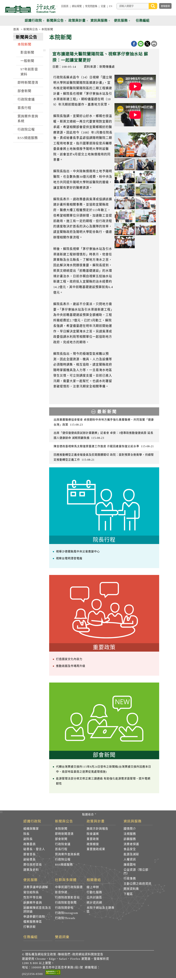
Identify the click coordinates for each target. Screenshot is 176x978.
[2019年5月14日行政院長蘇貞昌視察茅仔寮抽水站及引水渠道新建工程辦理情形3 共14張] (124, 216)
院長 (26, 834)
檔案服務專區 (32, 921)
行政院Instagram (66, 913)
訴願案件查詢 (32, 902)
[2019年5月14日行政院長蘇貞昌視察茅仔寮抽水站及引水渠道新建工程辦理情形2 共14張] (146, 203)
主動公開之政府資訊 (137, 883)
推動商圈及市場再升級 (70, 665)
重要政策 (93, 839)
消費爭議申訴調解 (35, 887)
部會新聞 (24, 91)
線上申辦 (93, 887)
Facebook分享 (134, 44)
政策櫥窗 (93, 844)
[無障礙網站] (52, 973)
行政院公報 (26, 129)
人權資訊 (130, 859)
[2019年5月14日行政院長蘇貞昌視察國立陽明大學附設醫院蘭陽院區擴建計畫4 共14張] (146, 177)
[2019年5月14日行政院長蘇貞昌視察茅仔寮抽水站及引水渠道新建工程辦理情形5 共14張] (124, 229)
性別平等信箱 (32, 897)
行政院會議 (26, 99)
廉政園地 (130, 864)
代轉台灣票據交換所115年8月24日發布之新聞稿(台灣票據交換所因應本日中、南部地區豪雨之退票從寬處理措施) (103, 769)
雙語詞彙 (62, 937)
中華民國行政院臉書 (69, 887)
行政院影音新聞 (66, 902)
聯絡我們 (64, 954)
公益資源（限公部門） (136, 871)
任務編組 (30, 937)
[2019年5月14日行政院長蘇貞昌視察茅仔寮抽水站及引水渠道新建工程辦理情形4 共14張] (146, 216)
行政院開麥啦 (64, 907)
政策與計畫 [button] (77, 20)
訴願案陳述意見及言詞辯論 (37, 909)
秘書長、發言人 (34, 849)
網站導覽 (77, 6)
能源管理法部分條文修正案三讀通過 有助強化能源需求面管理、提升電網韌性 (103, 781)
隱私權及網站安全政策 (40, 954)
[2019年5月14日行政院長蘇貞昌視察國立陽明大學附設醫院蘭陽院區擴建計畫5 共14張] (124, 190)
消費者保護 (131, 844)
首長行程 (24, 108)
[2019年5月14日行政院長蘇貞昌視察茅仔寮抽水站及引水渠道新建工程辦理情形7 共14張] (124, 242)
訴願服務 (130, 839)
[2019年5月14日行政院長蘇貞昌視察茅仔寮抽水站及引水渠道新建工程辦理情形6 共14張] (146, 229)
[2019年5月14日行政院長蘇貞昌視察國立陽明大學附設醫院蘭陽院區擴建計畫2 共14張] (146, 164)
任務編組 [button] (143, 20)
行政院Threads (65, 918)
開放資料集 (131, 889)
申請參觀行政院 (34, 916)
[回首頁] (29, 8)
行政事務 (130, 878)
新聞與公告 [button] (55, 20)
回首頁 (64, 6)
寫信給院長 (31, 892)
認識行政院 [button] (33, 20)
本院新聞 (47, 29)
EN (110, 6)
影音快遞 (61, 892)
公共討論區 (94, 897)
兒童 (103, 6)
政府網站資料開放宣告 (87, 954)
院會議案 (93, 834)
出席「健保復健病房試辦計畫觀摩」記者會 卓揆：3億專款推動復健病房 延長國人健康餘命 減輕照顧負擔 (103, 435)
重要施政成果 (96, 849)
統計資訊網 (94, 902)
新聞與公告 (30, 29)
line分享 (141, 44)
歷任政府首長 (32, 864)
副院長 (28, 839)
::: (57, 6)
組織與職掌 (31, 828)
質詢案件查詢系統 (28, 118)
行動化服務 (94, 892)
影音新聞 (27, 52)
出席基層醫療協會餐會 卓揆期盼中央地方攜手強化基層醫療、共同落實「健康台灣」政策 (104, 422)
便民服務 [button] (121, 20)
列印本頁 (154, 44)
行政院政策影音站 (67, 897)
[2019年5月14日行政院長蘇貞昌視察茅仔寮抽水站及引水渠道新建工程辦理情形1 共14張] (124, 203)
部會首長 (29, 854)
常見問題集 (91, 6)
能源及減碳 (131, 854)
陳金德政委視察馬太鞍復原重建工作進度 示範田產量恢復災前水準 (104, 446)
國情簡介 (130, 828)
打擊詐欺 (29, 926)
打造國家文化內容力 (69, 659)
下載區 (128, 894)
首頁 (16, 29)
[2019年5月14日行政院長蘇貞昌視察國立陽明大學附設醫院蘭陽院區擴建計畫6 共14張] (146, 190)
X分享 (147, 44)
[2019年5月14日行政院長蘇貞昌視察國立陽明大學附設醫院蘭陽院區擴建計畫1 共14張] (124, 164)
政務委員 (29, 844)
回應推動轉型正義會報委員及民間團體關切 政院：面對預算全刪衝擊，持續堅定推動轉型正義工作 (104, 457)
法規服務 (130, 834)
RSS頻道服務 (28, 138)
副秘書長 (29, 859)
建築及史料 (31, 869)
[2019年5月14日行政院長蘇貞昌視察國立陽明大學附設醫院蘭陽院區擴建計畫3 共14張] (124, 177)
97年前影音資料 (29, 72)
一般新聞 (27, 61)
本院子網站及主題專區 (100, 909)
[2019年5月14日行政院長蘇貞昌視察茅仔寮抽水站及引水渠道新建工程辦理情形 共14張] (135, 145)
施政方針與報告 (97, 828)
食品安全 (130, 849)
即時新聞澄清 (28, 82)
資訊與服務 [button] (99, 20)
